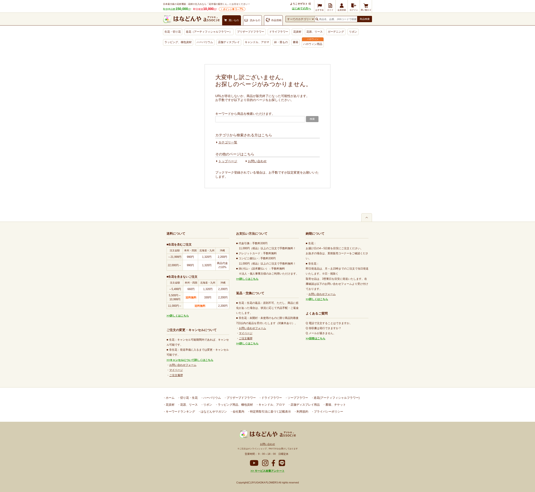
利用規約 (302, 411)
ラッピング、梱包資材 (178, 42)
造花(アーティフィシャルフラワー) (336, 397)
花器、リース (314, 31)
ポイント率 (233, 9)
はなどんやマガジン (213, 411)
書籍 (295, 42)
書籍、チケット (335, 404)
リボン (353, 31)
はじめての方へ (301, 8)
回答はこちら (317, 338)
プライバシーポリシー (328, 411)
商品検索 (365, 19)
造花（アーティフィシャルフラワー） (209, 31)
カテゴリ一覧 (227, 142)
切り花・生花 (188, 397)
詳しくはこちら (179, 315)
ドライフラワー (278, 31)
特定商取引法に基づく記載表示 (270, 411)
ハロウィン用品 (312, 44)
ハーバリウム (205, 42)
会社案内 (238, 411)
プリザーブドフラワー (250, 31)
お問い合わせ (257, 161)
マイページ (176, 370)
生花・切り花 (172, 31)
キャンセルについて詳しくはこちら (191, 360)
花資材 (297, 31)
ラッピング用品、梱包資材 (235, 404)
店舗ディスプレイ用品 (305, 404)
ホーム (170, 397)
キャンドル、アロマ (257, 42)
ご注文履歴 (176, 375)
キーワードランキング (180, 411)
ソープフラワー (297, 397)
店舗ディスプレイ (229, 42)
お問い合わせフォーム (182, 365)
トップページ (227, 161)
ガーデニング (336, 31)
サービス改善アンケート (269, 470)
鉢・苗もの (281, 42)
